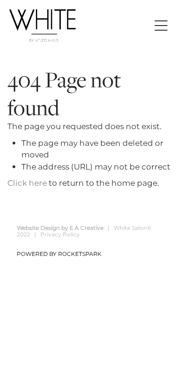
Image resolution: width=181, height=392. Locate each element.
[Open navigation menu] (161, 25)
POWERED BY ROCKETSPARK (59, 254)
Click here (27, 183)
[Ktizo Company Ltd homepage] (79, 25)
